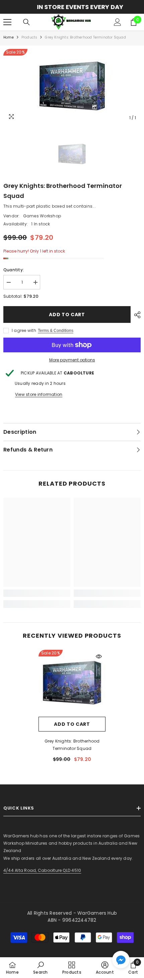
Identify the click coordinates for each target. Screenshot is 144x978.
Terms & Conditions (55, 330)
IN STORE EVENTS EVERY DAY (72, 7)
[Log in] (117, 22)
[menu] (7, 22)
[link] (36, 593)
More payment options (72, 360)
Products (29, 37)
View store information (38, 394)
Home (8, 37)
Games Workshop (42, 216)
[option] (72, 7)
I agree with (24, 330)
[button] (121, 959)
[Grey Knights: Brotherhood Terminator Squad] (72, 683)
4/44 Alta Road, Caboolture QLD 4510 (42, 870)
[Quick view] (99, 656)
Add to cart (67, 314)
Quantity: (13, 270)
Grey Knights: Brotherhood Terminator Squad (72, 744)
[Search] (26, 22)
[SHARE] (136, 315)
